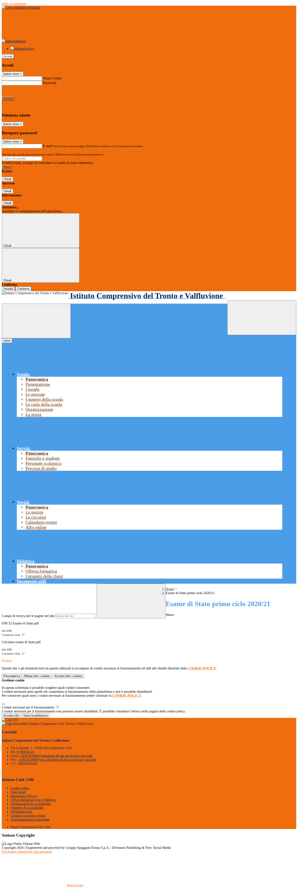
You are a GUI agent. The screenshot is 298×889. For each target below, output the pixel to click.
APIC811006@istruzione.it (56, 756)
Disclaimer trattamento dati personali (27, 851)
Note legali (18, 792)
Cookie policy (20, 788)
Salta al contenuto (14, 3)
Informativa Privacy (24, 796)
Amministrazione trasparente (30, 819)
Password (49, 83)
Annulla (8, 289)
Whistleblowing (21, 811)
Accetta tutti (68, 676)
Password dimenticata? (17, 91)
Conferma (23, 289)
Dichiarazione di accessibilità (30, 804)
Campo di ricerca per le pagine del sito (28, 616)
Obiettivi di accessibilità (26, 808)
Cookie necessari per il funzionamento (28, 707)
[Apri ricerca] (261, 317)
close (6, 340)
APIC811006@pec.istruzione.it (57, 760)
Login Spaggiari (113, 154)
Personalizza (11, 676)
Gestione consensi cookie (27, 815)
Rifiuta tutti (37, 676)
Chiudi (7, 179)
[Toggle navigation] (36, 321)
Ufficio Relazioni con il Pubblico (33, 800)
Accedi (7, 56)
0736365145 (25, 752)
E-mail (47, 146)
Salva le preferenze (35, 715)
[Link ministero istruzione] (21, 7)
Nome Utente (52, 78)
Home (170, 589)
